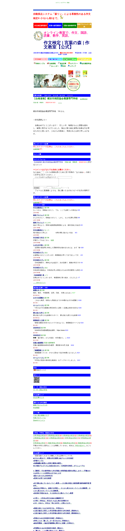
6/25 (52, 240)
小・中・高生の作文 (40, 390)
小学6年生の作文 (56, 438)
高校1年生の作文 (55, 443)
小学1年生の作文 (40, 435)
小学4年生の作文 (84, 435)
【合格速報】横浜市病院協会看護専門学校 (55, 98)
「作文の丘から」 (80, 445)
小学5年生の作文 (41, 438)
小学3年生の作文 (69, 435)
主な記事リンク (38, 397)
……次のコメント (39, 282)
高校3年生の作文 (85, 443)
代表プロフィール (39, 418)
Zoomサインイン (39, 420)
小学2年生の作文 (54, 435)
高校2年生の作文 (70, 443)
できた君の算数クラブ (41, 415)
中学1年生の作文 (72, 438)
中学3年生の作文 (40, 443)
